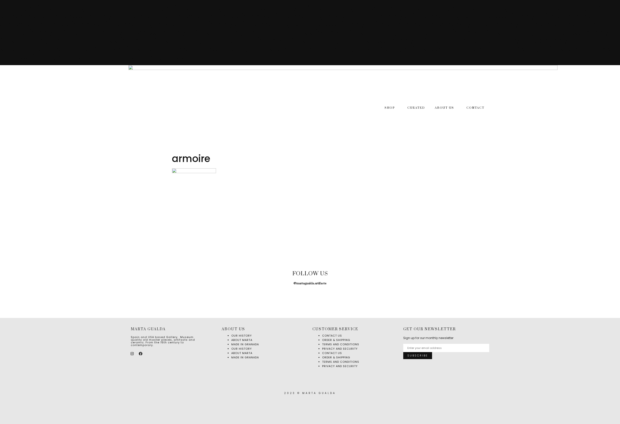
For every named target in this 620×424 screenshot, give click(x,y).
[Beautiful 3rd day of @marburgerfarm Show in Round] (242, 297)
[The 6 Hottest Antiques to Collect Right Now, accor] (446, 297)
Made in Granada (245, 344)
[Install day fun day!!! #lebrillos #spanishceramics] (174, 297)
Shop (390, 108)
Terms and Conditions (340, 362)
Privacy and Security (340, 349)
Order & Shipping (336, 357)
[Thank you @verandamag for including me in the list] (514, 297)
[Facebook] (140, 353)
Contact (475, 108)
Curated (416, 108)
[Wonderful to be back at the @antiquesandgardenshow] (582, 297)
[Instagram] (132, 353)
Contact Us (332, 353)
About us (444, 108)
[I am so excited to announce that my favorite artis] (37, 297)
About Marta (241, 353)
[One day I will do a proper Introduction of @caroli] (310, 297)
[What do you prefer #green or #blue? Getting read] (378, 297)
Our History (241, 349)
